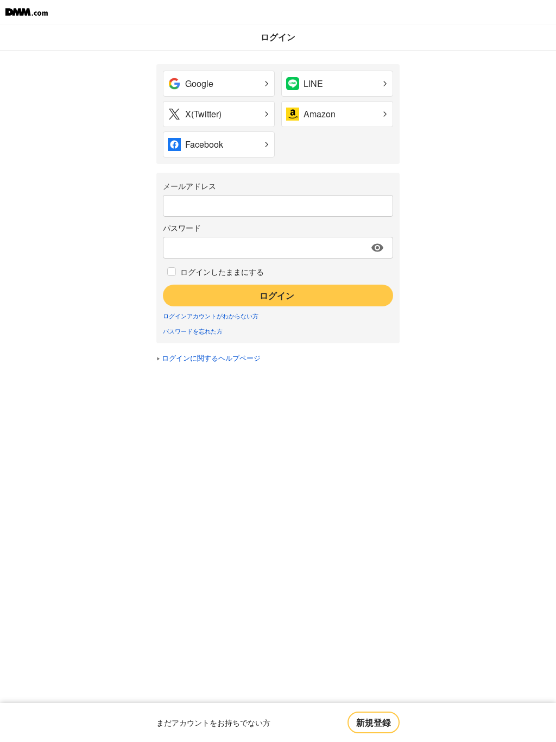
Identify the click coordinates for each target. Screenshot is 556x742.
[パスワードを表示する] (377, 247)
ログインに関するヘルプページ (211, 358)
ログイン (277, 295)
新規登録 (373, 722)
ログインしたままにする (222, 271)
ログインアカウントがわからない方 (210, 315)
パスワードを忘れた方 (193, 330)
